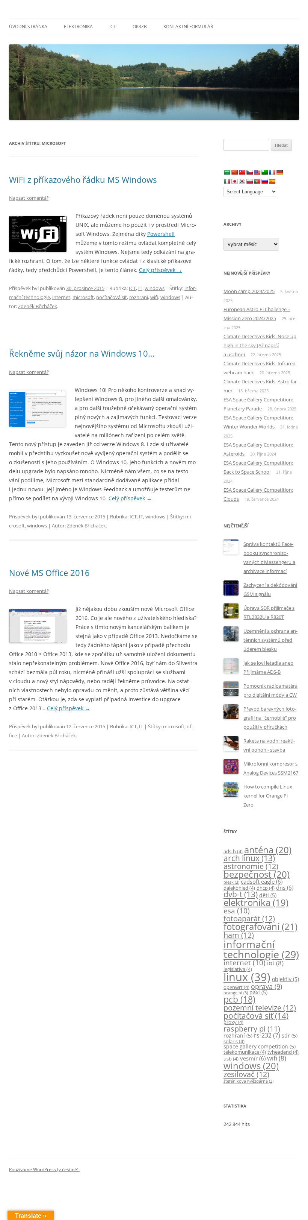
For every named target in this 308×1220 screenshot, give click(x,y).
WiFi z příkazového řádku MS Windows (83, 179)
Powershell (161, 233)
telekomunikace (244, 1052)
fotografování (260, 926)
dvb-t (240, 894)
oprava (266, 986)
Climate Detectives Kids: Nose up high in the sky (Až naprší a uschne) (259, 345)
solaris (234, 1041)
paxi (258, 992)
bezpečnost (256, 874)
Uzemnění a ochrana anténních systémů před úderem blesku (270, 639)
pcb (239, 999)
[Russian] (264, 181)
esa (236, 911)
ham (238, 935)
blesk (231, 882)
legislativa (237, 969)
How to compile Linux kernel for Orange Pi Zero (267, 795)
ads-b (233, 851)
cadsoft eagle (261, 881)
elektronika (255, 902)
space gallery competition (259, 1046)
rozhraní (138, 297)
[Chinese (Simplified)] (234, 172)
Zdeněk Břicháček (37, 306)
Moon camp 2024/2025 (249, 291)
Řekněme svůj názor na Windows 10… (81, 353)
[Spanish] (272, 181)
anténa (267, 849)
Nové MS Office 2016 (49, 572)
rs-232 (267, 1035)
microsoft (83, 297)
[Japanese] (234, 181)
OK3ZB (140, 26)
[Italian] (226, 181)
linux (246, 977)
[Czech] (249, 172)
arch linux (249, 858)
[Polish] (249, 181)
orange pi (235, 992)
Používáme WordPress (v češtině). (44, 1169)
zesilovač (246, 1074)
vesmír (253, 1058)
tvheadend (283, 1052)
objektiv (285, 979)
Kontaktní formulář (188, 26)
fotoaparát (249, 918)
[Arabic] (226, 172)
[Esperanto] (264, 172)
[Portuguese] (257, 181)
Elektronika (78, 26)
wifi (154, 297)
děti (267, 895)
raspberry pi (251, 1029)
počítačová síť (111, 297)
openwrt (236, 987)
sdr (289, 1035)
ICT (112, 26)
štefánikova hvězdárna (248, 1081)
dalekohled (239, 888)
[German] (279, 172)
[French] (272, 172)
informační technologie (261, 949)
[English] (257, 172)
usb (231, 1059)
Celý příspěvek (160, 269)
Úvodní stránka (28, 26)
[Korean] (242, 181)
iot (275, 963)
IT (140, 288)
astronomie (250, 866)
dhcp (266, 888)
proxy (233, 1022)
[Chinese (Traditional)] (242, 172)
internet (61, 297)
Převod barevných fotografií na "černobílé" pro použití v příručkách (269, 717)
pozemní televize (259, 1007)
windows (155, 288)
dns (284, 887)
